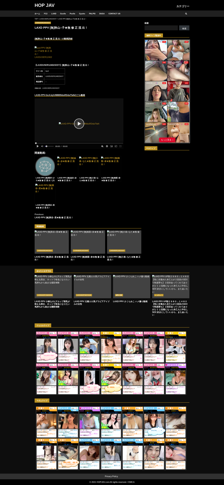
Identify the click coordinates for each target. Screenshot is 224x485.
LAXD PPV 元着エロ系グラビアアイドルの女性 (92, 286)
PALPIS (92, 14)
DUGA (102, 14)
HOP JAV (45, 5)
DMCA (131, 482)
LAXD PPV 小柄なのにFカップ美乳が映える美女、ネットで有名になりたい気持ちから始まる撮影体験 (53, 286)
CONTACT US (114, 14)
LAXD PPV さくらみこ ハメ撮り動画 (131, 286)
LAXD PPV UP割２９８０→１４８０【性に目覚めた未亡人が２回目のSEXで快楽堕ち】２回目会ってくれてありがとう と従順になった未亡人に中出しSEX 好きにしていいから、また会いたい (170, 286)
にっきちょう (159, 295)
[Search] (186, 13)
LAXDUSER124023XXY (42, 22)
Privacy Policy (111, 476)
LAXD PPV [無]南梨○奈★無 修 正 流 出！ (88, 242)
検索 (147, 23)
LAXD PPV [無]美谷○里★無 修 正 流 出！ (54, 216)
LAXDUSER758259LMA (83, 295)
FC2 (45, 14)
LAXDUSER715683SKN (44, 295)
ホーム (37, 14)
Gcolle (63, 14)
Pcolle (72, 14)
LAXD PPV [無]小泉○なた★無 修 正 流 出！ (124, 242)
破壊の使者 (119, 295)
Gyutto (82, 14)
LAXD (53, 14)
